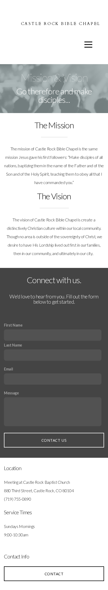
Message (11, 393)
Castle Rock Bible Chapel (61, 23)
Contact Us (54, 440)
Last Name (13, 345)
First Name (13, 325)
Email (8, 369)
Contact (54, 573)
